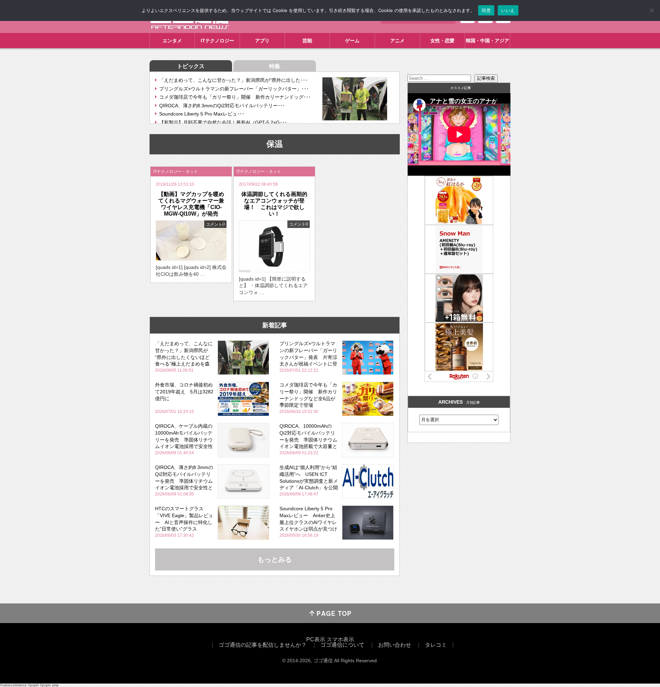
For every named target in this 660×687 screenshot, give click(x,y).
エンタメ (172, 40)
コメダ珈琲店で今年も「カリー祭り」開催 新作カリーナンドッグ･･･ (235, 97)
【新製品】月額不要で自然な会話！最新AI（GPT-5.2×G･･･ (223, 122)
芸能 (307, 40)
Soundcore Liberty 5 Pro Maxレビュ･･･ (201, 114)
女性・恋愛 (442, 40)
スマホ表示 (340, 639)
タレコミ (436, 645)
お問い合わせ (394, 645)
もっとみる (274, 559)
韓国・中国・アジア (487, 40)
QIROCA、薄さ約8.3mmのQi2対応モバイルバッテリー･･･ (222, 105)
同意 (486, 10)
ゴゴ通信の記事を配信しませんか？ (263, 645)
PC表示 (315, 639)
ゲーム (352, 40)
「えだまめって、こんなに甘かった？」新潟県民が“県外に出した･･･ (233, 80)
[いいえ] (651, 10)
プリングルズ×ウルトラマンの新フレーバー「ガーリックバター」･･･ (234, 88)
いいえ (508, 10)
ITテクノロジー (217, 40)
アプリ (262, 40)
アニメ (397, 40)
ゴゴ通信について (342, 645)
